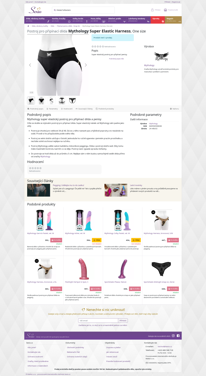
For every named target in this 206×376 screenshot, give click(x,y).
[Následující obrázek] (86, 65)
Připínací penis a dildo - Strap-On (68, 26)
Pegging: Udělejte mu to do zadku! (68, 185)
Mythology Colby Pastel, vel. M (117, 233)
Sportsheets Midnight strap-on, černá (159, 282)
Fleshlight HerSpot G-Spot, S (76, 282)
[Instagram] (173, 336)
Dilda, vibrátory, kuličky (35, 20)
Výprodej (155, 19)
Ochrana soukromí (35, 356)
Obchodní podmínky (75, 347)
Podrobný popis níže (116, 59)
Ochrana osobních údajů (77, 356)
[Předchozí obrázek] (30, 65)
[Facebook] (178, 336)
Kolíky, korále (78, 20)
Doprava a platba (113, 347)
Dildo (52, 26)
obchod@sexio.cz (165, 346)
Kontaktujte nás (40, 2)
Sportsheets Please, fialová (115, 282)
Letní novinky (136, 185)
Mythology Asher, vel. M (75, 233)
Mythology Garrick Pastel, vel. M (40, 233)
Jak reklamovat (112, 352)
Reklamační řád (73, 352)
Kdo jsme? (29, 2)
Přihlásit (167, 2)
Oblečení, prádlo (114, 20)
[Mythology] (161, 56)
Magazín (171, 20)
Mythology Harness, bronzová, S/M (158, 233)
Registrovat (176, 2)
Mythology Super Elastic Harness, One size (97, 26)
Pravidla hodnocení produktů (118, 361)
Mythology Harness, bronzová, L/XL (42, 282)
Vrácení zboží (111, 356)
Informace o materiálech (38, 366)
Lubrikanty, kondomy (136, 20)
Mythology (149, 65)
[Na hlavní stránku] (28, 26)
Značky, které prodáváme (38, 361)
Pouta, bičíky (96, 20)
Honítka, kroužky (58, 20)
